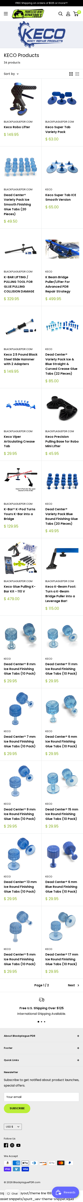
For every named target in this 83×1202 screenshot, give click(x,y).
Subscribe (17, 1108)
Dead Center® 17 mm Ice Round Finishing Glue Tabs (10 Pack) (61, 959)
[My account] (68, 14)
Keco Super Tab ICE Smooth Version (60, 197)
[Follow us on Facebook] (6, 1145)
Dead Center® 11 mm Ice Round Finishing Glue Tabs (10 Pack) (61, 669)
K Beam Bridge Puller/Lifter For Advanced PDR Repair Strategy (57, 284)
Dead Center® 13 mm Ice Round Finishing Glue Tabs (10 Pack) (20, 887)
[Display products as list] (77, 74)
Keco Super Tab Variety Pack (57, 129)
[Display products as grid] (71, 74)
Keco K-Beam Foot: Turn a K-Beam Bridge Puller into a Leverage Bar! (60, 593)
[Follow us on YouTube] (18, 1145)
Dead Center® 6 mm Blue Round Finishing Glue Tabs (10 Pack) (61, 887)
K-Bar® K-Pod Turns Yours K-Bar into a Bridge (19, 514)
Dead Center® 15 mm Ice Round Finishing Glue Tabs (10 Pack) (61, 814)
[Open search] (60, 14)
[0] (76, 14)
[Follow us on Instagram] (12, 1145)
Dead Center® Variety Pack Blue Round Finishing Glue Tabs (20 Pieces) (61, 516)
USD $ (9, 1126)
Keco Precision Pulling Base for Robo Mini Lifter (62, 441)
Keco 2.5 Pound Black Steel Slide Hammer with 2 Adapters (20, 359)
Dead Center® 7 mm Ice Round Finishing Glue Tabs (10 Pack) (20, 741)
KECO (48, 189)
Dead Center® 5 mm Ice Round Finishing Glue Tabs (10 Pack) (20, 959)
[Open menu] (6, 13)
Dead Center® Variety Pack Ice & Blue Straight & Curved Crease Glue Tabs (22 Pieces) (61, 364)
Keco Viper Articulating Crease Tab (19, 441)
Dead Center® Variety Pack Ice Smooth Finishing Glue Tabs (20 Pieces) (17, 204)
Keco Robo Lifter (17, 127)
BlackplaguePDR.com (18, 122)
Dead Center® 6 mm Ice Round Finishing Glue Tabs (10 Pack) (61, 741)
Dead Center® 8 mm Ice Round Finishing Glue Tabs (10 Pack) (20, 669)
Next (71, 985)
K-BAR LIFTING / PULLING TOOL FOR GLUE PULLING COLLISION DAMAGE (19, 284)
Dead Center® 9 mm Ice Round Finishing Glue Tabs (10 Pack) (20, 814)
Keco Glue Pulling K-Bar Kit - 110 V (20, 589)
